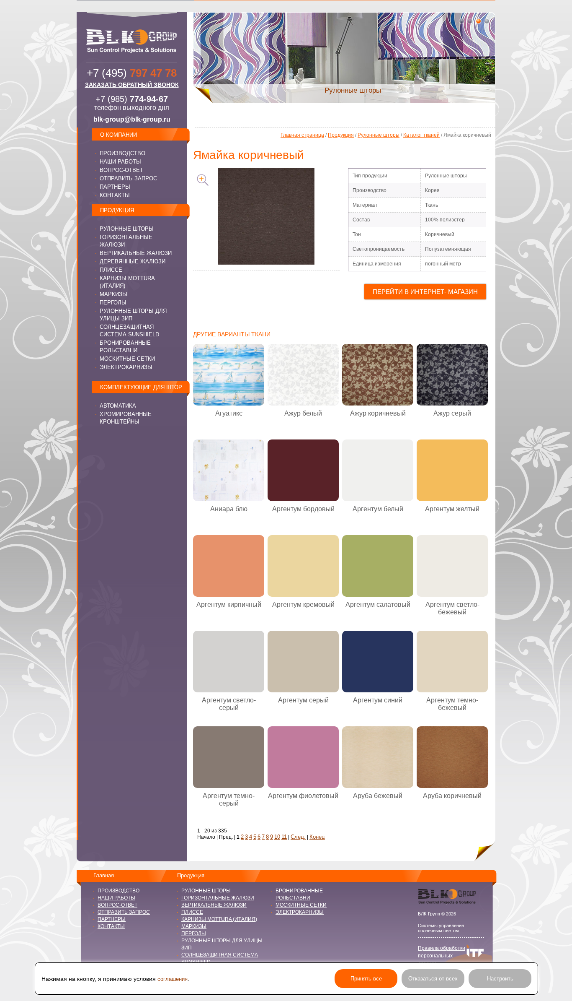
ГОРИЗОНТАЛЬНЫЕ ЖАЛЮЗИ (217, 898)
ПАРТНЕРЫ (115, 187)
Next (505, 57)
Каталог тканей (421, 135)
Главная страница (302, 135)
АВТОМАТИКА (118, 406)
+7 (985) (131, 99)
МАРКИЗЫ (113, 294)
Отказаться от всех (433, 978)
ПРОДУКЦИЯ (117, 210)
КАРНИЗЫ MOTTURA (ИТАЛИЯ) (219, 919)
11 (284, 837)
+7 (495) (132, 73)
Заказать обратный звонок (132, 84)
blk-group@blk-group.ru (131, 119)
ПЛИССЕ (111, 270)
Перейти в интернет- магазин (425, 291)
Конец (317, 837)
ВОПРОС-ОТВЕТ (121, 170)
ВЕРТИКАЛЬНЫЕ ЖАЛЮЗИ (136, 253)
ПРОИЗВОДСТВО (122, 153)
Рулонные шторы (378, 135)
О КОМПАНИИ (118, 135)
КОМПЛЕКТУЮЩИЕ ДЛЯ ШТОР (141, 387)
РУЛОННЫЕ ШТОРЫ (127, 229)
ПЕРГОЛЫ (113, 302)
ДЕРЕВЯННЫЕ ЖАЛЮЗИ (132, 261)
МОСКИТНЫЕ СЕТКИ (127, 359)
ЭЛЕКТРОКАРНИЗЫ (126, 367)
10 (277, 837)
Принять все (366, 978)
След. (298, 837)
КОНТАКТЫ (115, 195)
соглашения (172, 979)
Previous (182, 57)
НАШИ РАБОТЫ (120, 162)
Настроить (500, 978)
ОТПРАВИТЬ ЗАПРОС (128, 178)
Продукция (341, 135)
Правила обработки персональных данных (441, 955)
